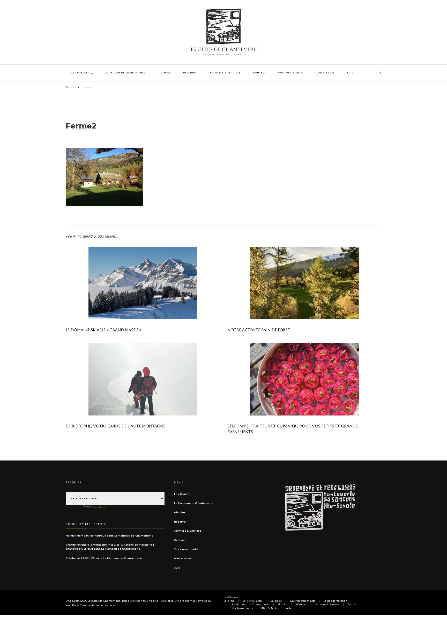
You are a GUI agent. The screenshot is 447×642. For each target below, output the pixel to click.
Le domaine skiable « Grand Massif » (103, 330)
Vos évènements (290, 72)
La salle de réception (335, 601)
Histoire (164, 72)
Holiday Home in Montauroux (86, 535)
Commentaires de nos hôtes (97, 605)
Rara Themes (186, 600)
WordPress (72, 605)
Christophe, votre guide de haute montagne (115, 426)
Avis (350, 72)
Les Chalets (80, 72)
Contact (259, 72)
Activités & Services (225, 72)
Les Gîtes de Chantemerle (223, 49)
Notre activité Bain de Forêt (258, 330)
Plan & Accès (325, 72)
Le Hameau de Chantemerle (125, 72)
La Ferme (229, 601)
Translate (98, 507)
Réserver (190, 72)
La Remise (276, 601)
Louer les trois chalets (302, 601)
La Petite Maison (252, 601)
